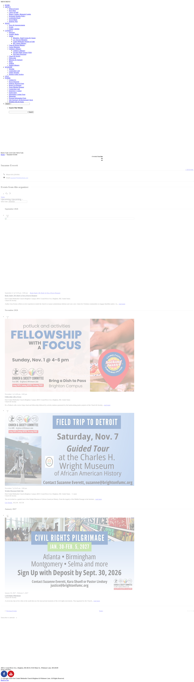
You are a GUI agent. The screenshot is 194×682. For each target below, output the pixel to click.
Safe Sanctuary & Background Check (21, 100)
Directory (12, 32)
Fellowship (12, 58)
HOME (7, 5)
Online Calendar (14, 29)
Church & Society (14, 56)
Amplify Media (14, 34)
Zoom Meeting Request (16, 87)
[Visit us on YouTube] (11, 676)
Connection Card (14, 71)
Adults (11, 36)
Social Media (13, 20)
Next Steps (12, 10)
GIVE (7, 76)
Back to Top (5, 680)
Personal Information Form (17, 98)
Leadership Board (14, 18)
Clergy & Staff (13, 12)
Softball (11, 63)
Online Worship (14, 72)
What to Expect (14, 9)
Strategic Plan (13, 21)
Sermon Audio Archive (16, 74)
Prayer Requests (14, 82)
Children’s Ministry (15, 49)
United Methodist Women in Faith (24, 41)
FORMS (7, 78)
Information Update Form (17, 94)
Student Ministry (14, 65)
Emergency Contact (15, 91)
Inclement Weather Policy (17, 16)
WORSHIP (8, 67)
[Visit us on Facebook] (4, 676)
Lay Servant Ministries (20, 40)
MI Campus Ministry (19, 43)
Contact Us (12, 80)
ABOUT (8, 7)
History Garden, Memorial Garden (20, 14)
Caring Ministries (14, 47)
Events (11, 27)
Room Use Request (15, 85)
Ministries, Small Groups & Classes (24, 38)
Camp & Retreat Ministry (17, 45)
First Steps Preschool (19, 54)
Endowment (13, 92)
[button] (6, 2)
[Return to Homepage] (69, 151)
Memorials (12, 96)
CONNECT (9, 31)
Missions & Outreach (15, 60)
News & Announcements (17, 25)
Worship (11, 69)
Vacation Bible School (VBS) (22, 52)
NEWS (7, 23)
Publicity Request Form (16, 83)
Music (11, 61)
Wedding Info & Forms (16, 102)
